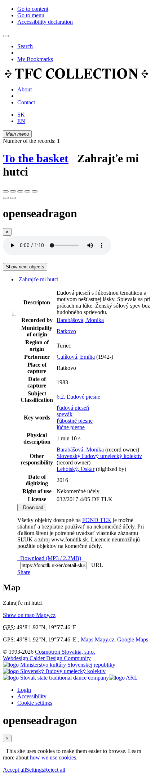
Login (24, 690)
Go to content (32, 9)
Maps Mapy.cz (97, 639)
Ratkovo (66, 331)
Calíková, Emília (76, 357)
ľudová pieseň (73, 408)
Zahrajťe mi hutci (38, 279)
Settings (35, 770)
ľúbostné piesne (75, 421)
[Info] (34, 191)
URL (95, 565)
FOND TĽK (96, 520)
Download (31, 507)
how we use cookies (53, 757)
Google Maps (132, 639)
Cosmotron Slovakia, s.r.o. (65, 652)
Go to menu (30, 15)
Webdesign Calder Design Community (47, 658)
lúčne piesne (71, 427)
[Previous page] (6, 198)
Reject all (54, 770)
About (24, 89)
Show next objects (25, 266)
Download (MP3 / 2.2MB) (49, 558)
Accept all (14, 770)
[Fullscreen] (27, 191)
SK (21, 115)
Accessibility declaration (45, 22)
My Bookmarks (35, 59)
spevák (64, 414)
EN (21, 121)
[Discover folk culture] (76, 77)
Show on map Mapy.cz (29, 615)
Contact (26, 102)
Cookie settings (34, 703)
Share (23, 572)
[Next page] (13, 198)
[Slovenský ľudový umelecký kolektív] (54, 671)
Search (25, 46)
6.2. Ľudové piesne (78, 397)
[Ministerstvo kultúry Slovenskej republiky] (59, 665)
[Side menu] (6, 36)
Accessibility (31, 696)
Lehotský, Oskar (75, 469)
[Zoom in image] (6, 191)
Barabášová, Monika (80, 320)
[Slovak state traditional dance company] (56, 678)
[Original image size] (20, 191)
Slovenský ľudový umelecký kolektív (99, 456)
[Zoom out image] (13, 191)
